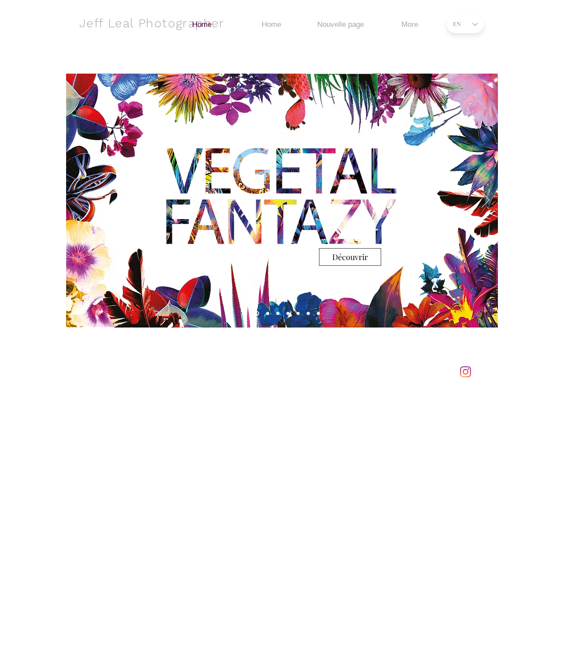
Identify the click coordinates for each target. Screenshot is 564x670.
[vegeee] (255, 313)
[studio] (298, 313)
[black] (277, 313)
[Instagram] (465, 371)
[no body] (287, 313)
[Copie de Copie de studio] (318, 313)
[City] (266, 313)
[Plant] (245, 313)
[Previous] (78, 200)
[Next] (486, 200)
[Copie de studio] (308, 313)
